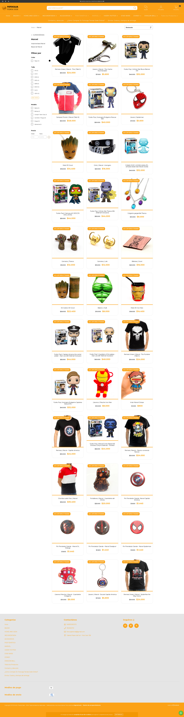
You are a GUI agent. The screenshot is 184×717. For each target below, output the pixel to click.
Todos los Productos (169, 16)
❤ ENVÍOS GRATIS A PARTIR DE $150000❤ (92, 1)
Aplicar (48, 137)
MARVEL (95, 16)
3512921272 (70, 628)
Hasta (40, 133)
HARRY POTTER (110, 16)
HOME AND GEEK (31, 16)
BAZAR (16, 16)
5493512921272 (71, 624)
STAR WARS (125, 16)
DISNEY (136, 16)
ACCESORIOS (65, 16)
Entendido (119, 714)
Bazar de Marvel (36, 47)
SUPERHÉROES (38, 35)
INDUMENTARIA (49, 16)
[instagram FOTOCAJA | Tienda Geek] (2, 1)
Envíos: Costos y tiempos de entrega (122, 20)
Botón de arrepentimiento (92, 705)
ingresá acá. (78, 705)
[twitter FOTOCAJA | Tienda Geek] (8, 1)
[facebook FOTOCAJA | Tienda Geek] (5, 1)
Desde (32, 133)
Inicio (8, 16)
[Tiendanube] (173, 705)
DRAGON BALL (150, 16)
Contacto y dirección (56, 20)
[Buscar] (135, 8)
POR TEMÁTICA (81, 16)
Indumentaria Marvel (38, 43)
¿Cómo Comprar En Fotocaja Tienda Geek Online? (86, 20)
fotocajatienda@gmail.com (76, 632)
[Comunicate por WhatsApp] (181, 713)
